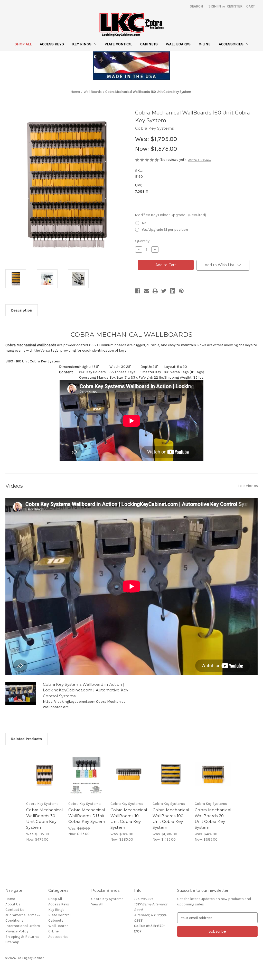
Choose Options (44, 778)
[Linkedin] (172, 291)
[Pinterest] (181, 291)
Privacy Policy (17, 931)
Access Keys (52, 44)
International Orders (22, 926)
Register (234, 6)
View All (97, 904)
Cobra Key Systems (107, 899)
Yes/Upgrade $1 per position (165, 229)
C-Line (205, 44)
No (144, 223)
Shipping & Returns (22, 936)
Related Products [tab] (26, 738)
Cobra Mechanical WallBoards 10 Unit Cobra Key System (128, 818)
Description (21, 310)
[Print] (155, 291)
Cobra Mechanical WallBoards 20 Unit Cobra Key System (213, 818)
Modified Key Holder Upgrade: (170, 215)
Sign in (215, 6)
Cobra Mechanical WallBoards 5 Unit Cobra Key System (86, 815)
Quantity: (142, 241)
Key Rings (81, 44)
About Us (13, 904)
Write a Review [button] (199, 160)
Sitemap (12, 942)
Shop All (23, 44)
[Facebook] (137, 291)
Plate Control (118, 44)
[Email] (146, 291)
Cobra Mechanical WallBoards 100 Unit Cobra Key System (171, 818)
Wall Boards (178, 44)
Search (196, 6)
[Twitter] (163, 291)
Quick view (41, 768)
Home (10, 899)
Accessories (231, 44)
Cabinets (149, 44)
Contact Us (14, 909)
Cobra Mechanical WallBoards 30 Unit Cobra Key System (44, 818)
